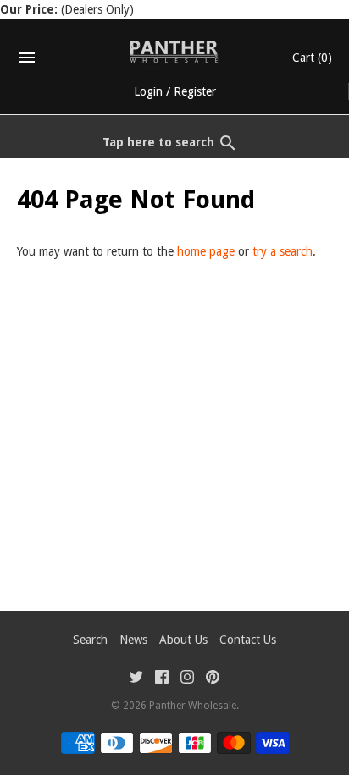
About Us (183, 639)
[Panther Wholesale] (175, 52)
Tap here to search (158, 142)
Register (195, 91)
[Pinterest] (212, 679)
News (133, 639)
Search (90, 639)
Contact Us (247, 639)
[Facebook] (162, 679)
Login (148, 91)
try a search (282, 251)
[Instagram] (187, 679)
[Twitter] (136, 679)
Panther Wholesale (192, 706)
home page (206, 251)
